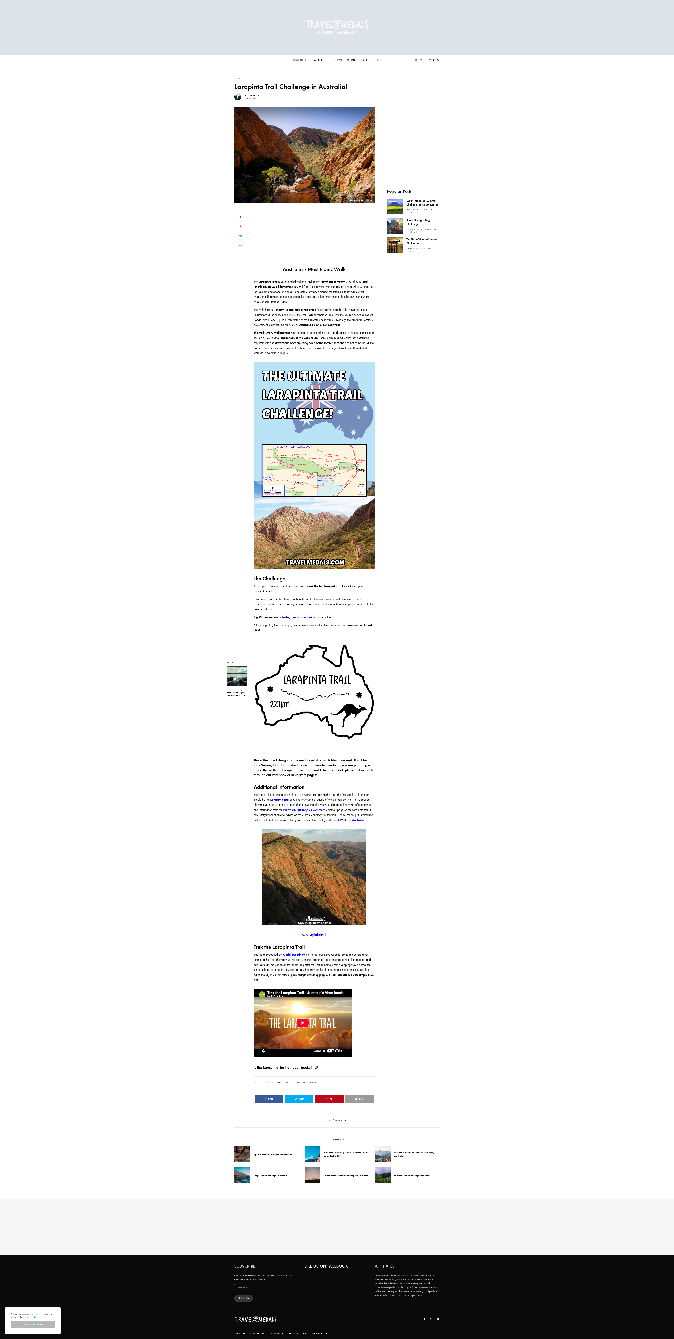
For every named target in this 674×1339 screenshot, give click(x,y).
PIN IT (316, 465)
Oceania (289, 1083)
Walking (313, 1083)
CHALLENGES (276, 1333)
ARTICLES (293, 1333)
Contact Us (257, 1333)
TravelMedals (253, 95)
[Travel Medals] (337, 27)
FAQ (305, 1333)
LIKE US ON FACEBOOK (326, 1266)
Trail (298, 1083)
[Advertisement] (314, 236)
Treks (237, 78)
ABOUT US (239, 1333)
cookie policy (31, 1317)
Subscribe (243, 1298)
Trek (305, 1083)
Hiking (280, 1083)
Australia (271, 1083)
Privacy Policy (321, 1333)
